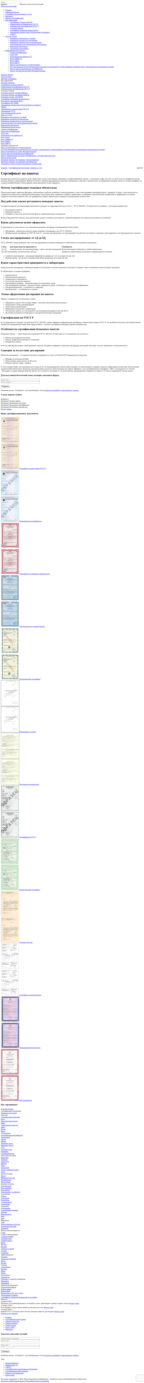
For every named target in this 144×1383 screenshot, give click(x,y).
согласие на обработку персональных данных (61, 390)
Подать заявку (6, 409)
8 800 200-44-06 (13, 4)
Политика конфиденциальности (13, 1381)
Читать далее (74, 1303)
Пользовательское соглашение (37, 1381)
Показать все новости (9, 1313)
